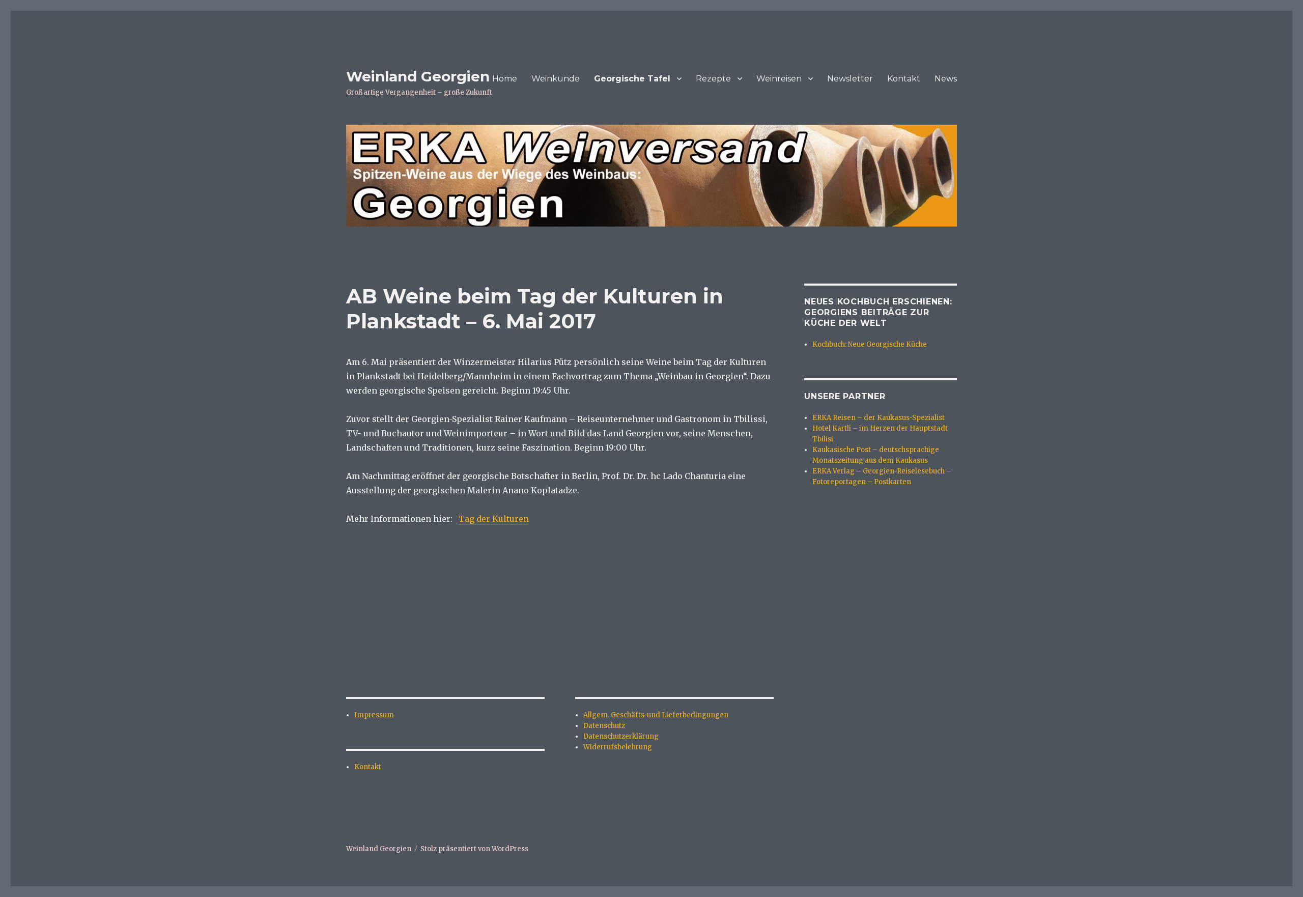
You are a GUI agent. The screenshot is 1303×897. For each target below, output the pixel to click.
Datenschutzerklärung (621, 736)
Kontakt (903, 78)
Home (504, 78)
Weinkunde (555, 78)
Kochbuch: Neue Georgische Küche (869, 344)
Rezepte (713, 78)
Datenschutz (604, 725)
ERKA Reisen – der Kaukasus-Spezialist (878, 417)
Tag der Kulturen (494, 519)
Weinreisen (779, 78)
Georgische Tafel (632, 78)
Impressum (374, 715)
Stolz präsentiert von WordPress (474, 849)
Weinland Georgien (418, 76)
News (945, 78)
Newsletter (850, 78)
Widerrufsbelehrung (617, 747)
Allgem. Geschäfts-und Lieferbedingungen (655, 715)
